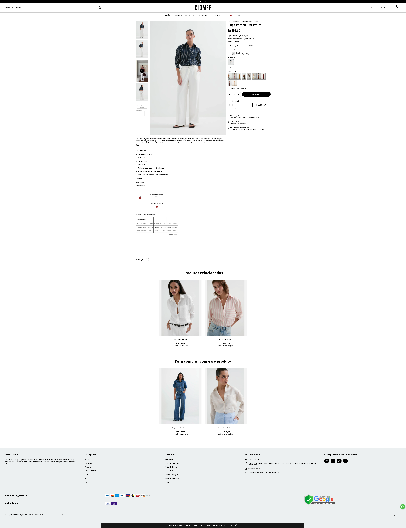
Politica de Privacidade (172, 463)
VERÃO (167, 15)
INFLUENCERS (219, 15)
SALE (232, 15)
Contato (167, 482)
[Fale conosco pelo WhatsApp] (402, 506)
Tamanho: (231, 50)
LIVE (239, 15)
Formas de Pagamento (172, 471)
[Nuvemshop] (394, 515)
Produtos (189, 15)
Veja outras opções (233, 71)
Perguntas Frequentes (172, 478)
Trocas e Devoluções (171, 474)
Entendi (233, 525)
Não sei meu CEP (232, 109)
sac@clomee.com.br (254, 469)
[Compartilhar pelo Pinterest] (147, 260)
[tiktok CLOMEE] (339, 461)
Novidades (178, 15)
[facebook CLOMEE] (333, 461)
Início (229, 21)
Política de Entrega (171, 467)
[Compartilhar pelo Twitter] (143, 260)
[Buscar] (99, 7)
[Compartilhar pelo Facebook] (138, 260)
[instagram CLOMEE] (326, 461)
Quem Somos (169, 459)
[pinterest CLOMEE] (345, 461)
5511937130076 (253, 459)
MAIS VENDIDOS (204, 15)
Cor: (231, 57)
